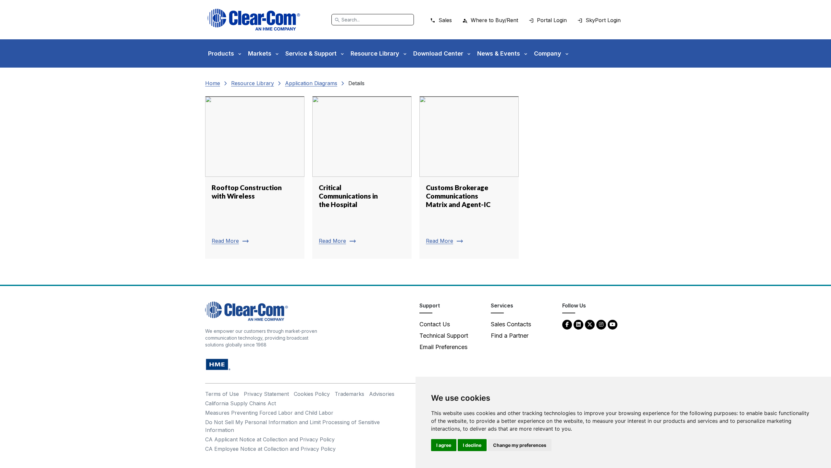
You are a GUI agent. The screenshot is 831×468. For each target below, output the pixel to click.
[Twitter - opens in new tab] (590, 324)
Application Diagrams (311, 83)
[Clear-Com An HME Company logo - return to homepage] (246, 310)
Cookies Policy (312, 394)
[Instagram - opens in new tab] (601, 324)
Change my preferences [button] (519, 445)
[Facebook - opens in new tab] (567, 324)
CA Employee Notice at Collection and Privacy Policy (270, 449)
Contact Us (434, 324)
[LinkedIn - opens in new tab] (578, 324)
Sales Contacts (511, 324)
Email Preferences (443, 347)
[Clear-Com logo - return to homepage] (254, 19)
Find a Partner (509, 335)
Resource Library (252, 83)
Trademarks (349, 394)
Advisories (381, 394)
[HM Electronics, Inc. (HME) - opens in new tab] (218, 364)
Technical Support (443, 335)
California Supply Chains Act (240, 403)
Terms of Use (222, 394)
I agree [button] (443, 445)
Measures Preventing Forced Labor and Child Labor (269, 413)
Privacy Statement (266, 394)
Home (212, 83)
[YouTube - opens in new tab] (612, 324)
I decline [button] (472, 445)
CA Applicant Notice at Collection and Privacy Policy (270, 439)
